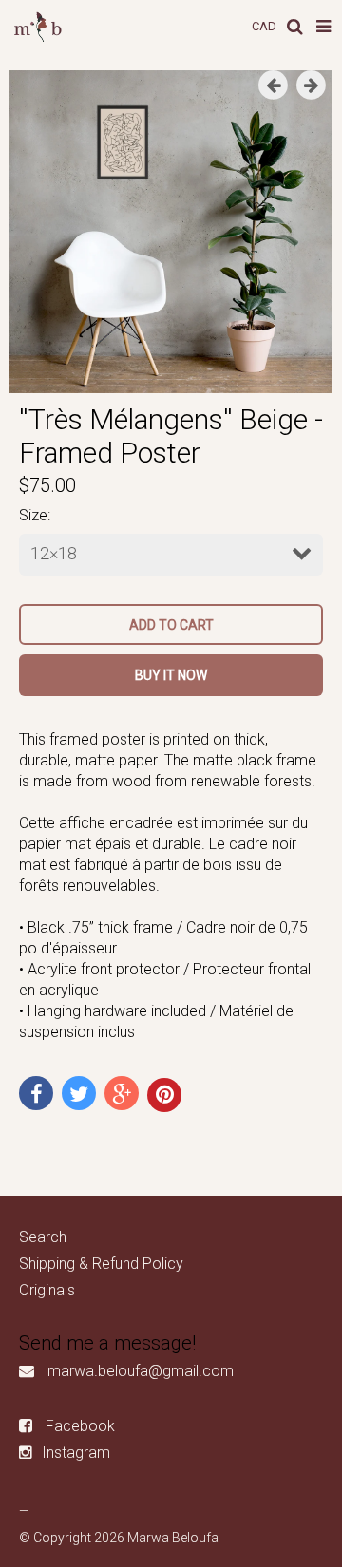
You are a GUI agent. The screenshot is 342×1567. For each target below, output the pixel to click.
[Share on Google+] (121, 1093)
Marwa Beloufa (172, 1537)
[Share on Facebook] (36, 1093)
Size (33, 515)
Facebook (80, 1426)
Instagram (76, 1453)
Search (42, 1237)
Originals (47, 1290)
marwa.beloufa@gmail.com (141, 1371)
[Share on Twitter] (79, 1093)
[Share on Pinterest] (164, 1095)
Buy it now (171, 675)
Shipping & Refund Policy (101, 1264)
